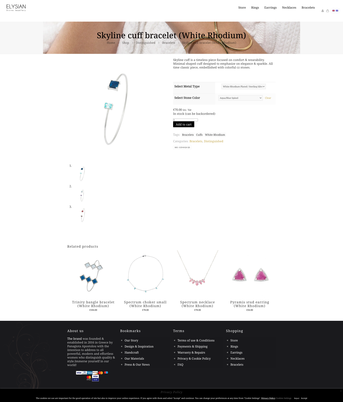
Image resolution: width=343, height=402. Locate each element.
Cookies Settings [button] (283, 398)
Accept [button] (304, 398)
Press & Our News (137, 364)
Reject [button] (296, 398)
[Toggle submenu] (255, 18)
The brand (74, 338)
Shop (125, 43)
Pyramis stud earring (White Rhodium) (249, 304)
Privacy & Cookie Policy (194, 358)
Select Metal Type (187, 86)
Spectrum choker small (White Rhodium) (145, 304)
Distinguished (145, 43)
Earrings (236, 352)
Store (234, 340)
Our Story (131, 340)
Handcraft (132, 352)
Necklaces (237, 358)
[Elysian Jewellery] (16, 7)
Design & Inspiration (139, 346)
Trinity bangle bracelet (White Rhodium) (93, 304)
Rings (234, 346)
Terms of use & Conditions (196, 340)
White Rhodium (215, 135)
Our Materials (134, 358)
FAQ (180, 364)
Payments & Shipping (193, 346)
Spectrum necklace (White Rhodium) (197, 304)
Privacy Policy (268, 398)
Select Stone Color (187, 98)
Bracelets (168, 43)
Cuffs (199, 135)
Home (111, 43)
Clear (268, 97)
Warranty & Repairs (191, 352)
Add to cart (184, 124)
